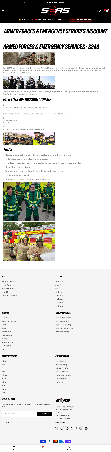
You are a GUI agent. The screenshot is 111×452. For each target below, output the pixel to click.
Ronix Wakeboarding (62, 321)
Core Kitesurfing (61, 361)
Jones (3, 385)
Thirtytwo (4, 375)
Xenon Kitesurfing (61, 378)
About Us (58, 285)
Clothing (4, 339)
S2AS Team (59, 306)
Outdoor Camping (7, 342)
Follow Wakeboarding (62, 332)
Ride (3, 364)
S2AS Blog (59, 292)
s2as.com (6, 122)
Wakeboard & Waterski (9, 321)
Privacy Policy (6, 285)
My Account (59, 281)
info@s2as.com (24, 107)
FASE (3, 392)
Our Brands (59, 299)
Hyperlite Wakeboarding (63, 325)
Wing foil (4, 325)
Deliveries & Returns (8, 281)
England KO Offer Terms (9, 295)
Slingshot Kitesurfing (62, 371)
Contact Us (59, 288)
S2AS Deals (59, 295)
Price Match (5, 292)
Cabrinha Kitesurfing (62, 368)
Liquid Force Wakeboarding (64, 328)
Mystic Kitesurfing (61, 364)
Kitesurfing (5, 318)
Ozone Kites (59, 382)
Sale (3, 349)
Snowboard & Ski (7, 335)
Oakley (4, 378)
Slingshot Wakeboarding (63, 318)
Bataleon (4, 361)
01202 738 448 (42, 107)
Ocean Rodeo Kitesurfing (63, 375)
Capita (4, 389)
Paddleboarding (6, 332)
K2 (2, 368)
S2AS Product (6, 346)
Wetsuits (4, 328)
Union (3, 371)
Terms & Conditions (8, 288)
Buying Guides (60, 302)
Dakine (4, 382)
